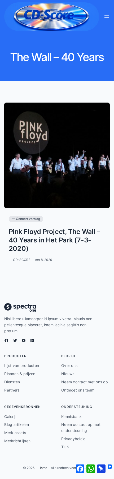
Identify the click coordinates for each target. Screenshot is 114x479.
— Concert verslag (26, 219)
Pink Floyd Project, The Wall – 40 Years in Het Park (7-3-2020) (54, 240)
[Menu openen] (106, 16)
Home (42, 468)
